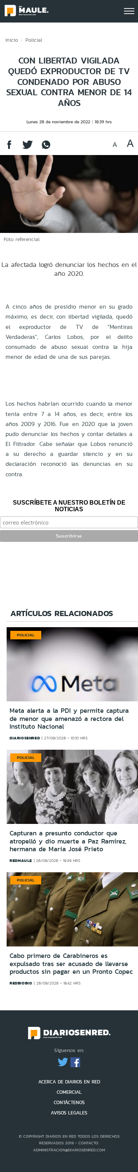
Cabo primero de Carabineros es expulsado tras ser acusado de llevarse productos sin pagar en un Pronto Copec (71, 963)
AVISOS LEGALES (69, 1112)
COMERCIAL (69, 1092)
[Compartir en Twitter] (27, 148)
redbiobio (21, 983)
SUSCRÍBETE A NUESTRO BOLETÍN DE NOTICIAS (69, 505)
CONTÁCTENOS (69, 1102)
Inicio (12, 39)
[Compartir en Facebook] (9, 148)
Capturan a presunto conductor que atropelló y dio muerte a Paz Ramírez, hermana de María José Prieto (68, 841)
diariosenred (25, 738)
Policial (33, 39)
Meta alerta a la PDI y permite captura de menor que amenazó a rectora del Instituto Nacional (69, 718)
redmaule (21, 860)
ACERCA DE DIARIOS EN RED (69, 1081)
